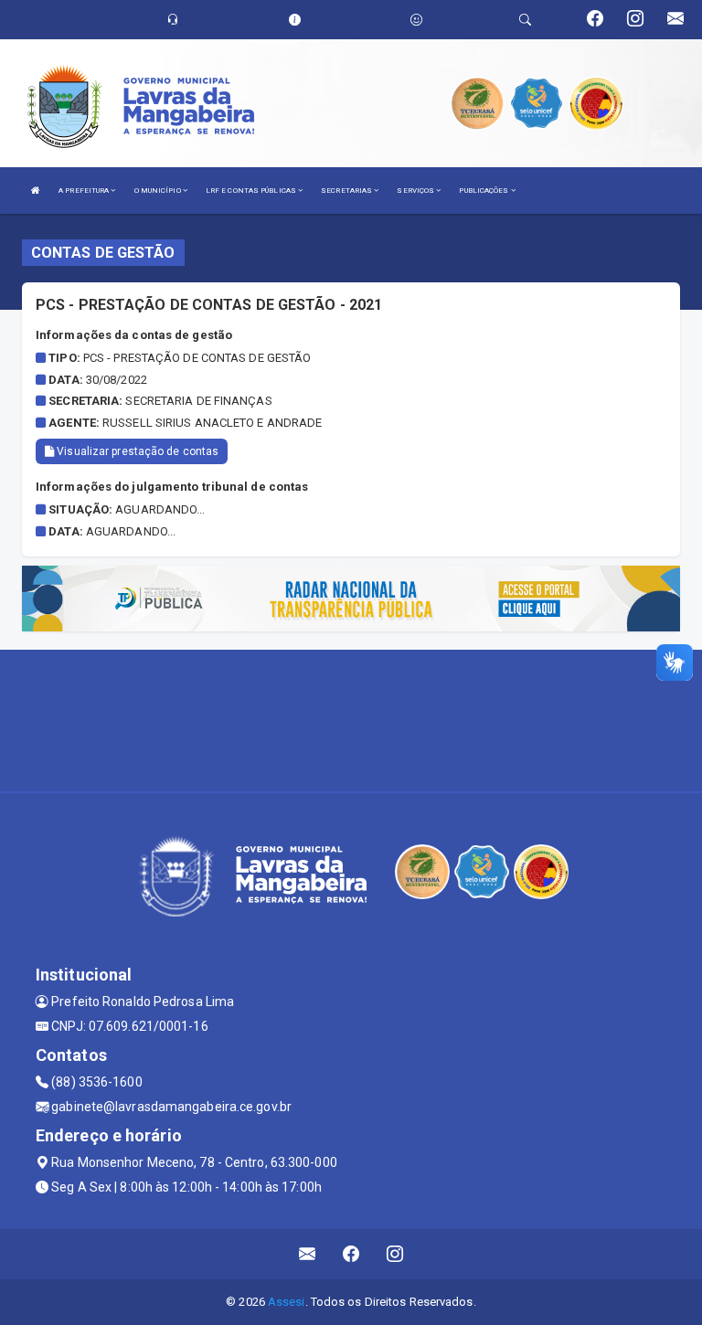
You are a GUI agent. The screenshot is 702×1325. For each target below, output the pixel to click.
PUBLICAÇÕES (484, 190)
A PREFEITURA (84, 190)
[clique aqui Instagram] (395, 1254)
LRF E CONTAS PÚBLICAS (252, 190)
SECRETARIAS (347, 190)
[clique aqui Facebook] (351, 1254)
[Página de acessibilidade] (416, 19)
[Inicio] (35, 190)
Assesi (286, 1302)
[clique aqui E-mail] (308, 1254)
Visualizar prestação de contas (136, 451)
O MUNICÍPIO (158, 190)
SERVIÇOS (416, 190)
